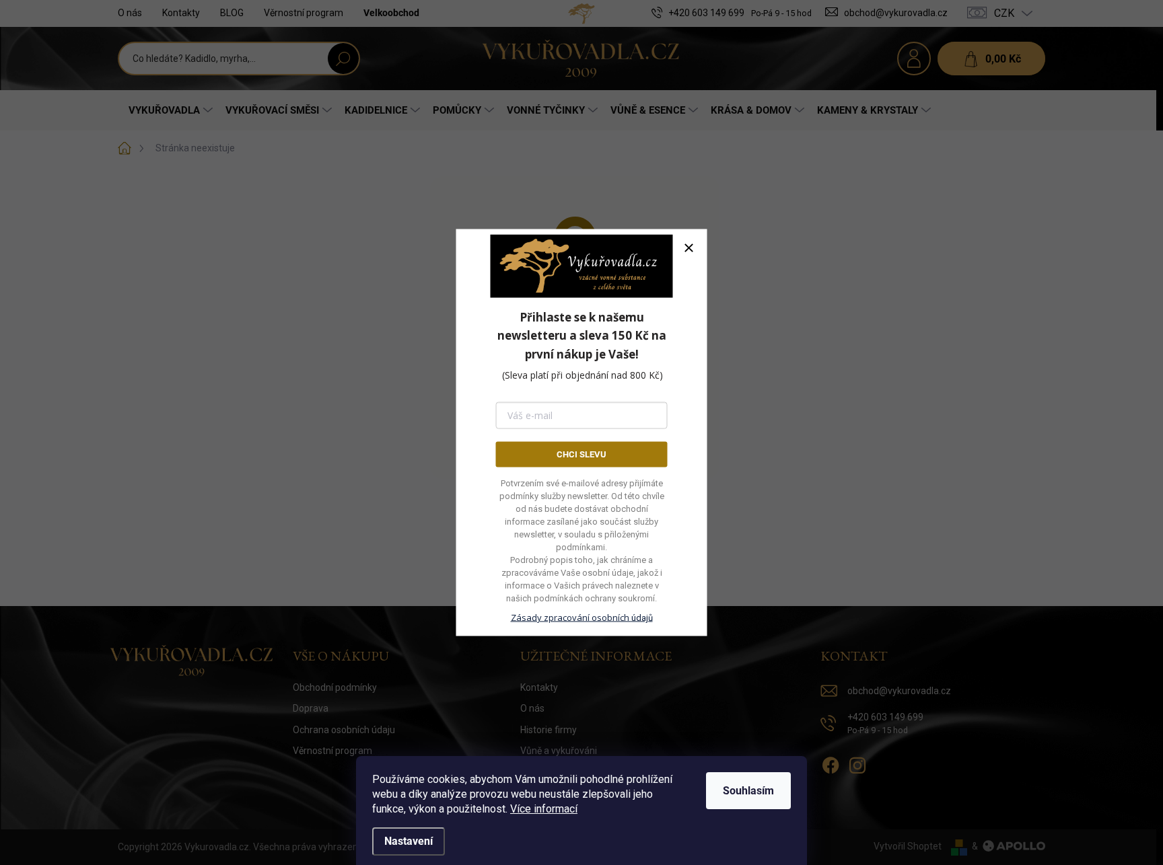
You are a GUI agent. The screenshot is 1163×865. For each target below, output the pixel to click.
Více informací (543, 808)
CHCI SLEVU (581, 454)
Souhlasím (748, 790)
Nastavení (408, 841)
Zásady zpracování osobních (582, 617)
